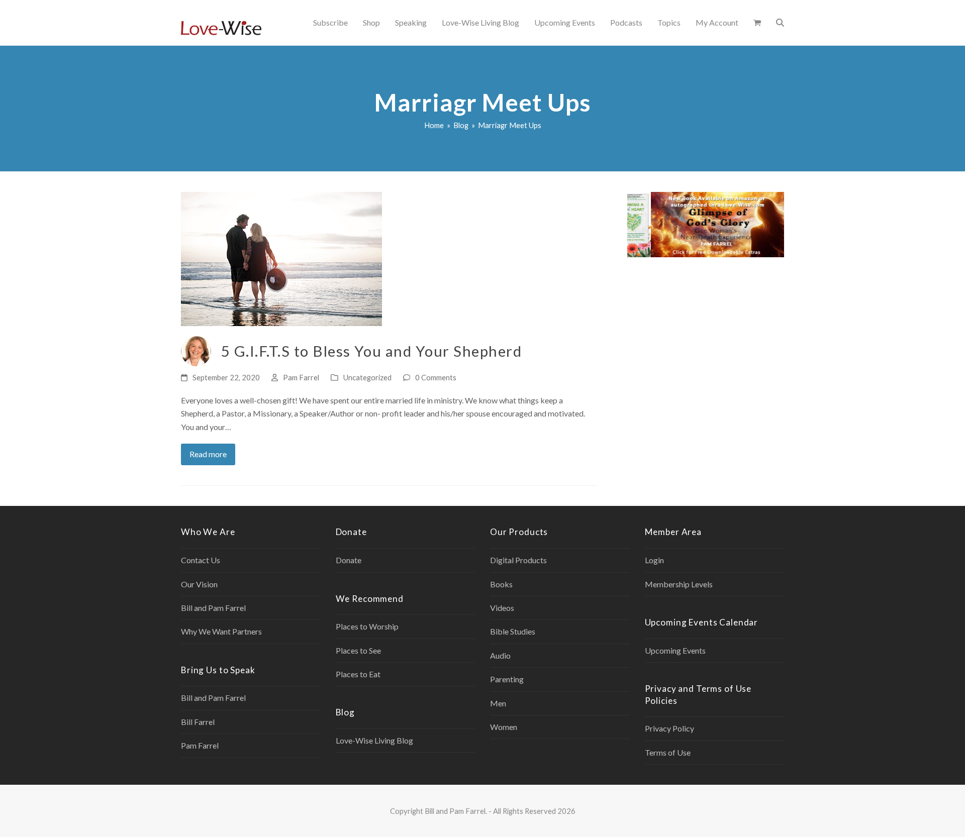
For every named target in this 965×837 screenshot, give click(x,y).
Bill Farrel (198, 721)
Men (498, 703)
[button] (757, 22)
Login (654, 560)
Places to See (358, 650)
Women (503, 726)
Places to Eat (358, 674)
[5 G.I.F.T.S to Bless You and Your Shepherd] (281, 258)
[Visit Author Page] (196, 350)
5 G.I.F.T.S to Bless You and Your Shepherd (371, 351)
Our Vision (199, 584)
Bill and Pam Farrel (213, 607)
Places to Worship (367, 626)
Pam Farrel (301, 377)
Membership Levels (679, 584)
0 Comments (435, 377)
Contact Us (200, 560)
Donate (348, 560)
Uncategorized (367, 377)
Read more (208, 454)
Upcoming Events (675, 650)
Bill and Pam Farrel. (456, 810)
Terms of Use (668, 752)
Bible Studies (512, 631)
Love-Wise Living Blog (374, 740)
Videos (502, 607)
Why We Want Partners (221, 631)
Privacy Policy (669, 728)
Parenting (507, 679)
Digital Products (518, 560)
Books (501, 584)
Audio (500, 655)
